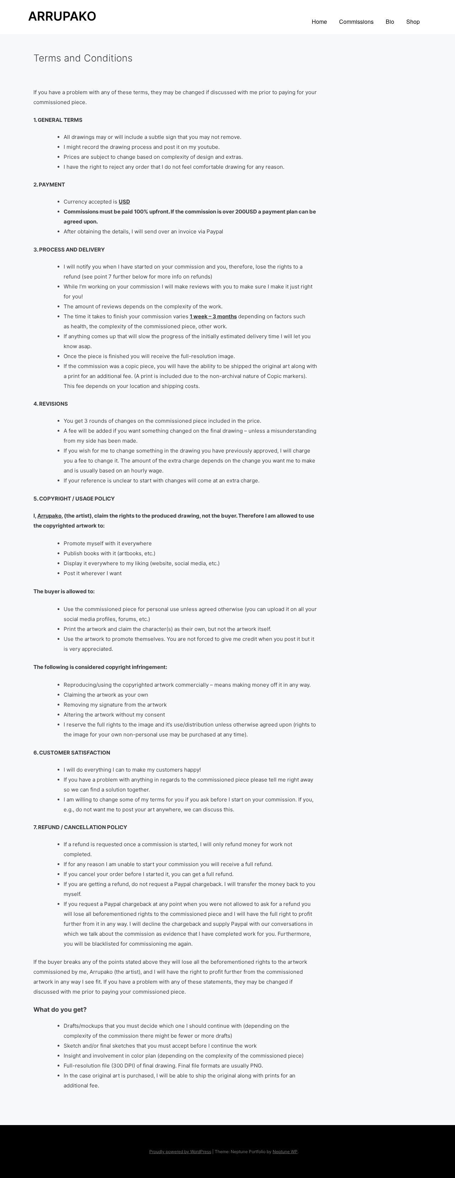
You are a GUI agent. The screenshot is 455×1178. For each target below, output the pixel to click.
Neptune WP (285, 1151)
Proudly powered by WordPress (180, 1151)
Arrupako (62, 16)
